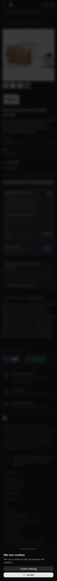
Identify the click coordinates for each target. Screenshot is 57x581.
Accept (30, 575)
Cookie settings (28, 568)
